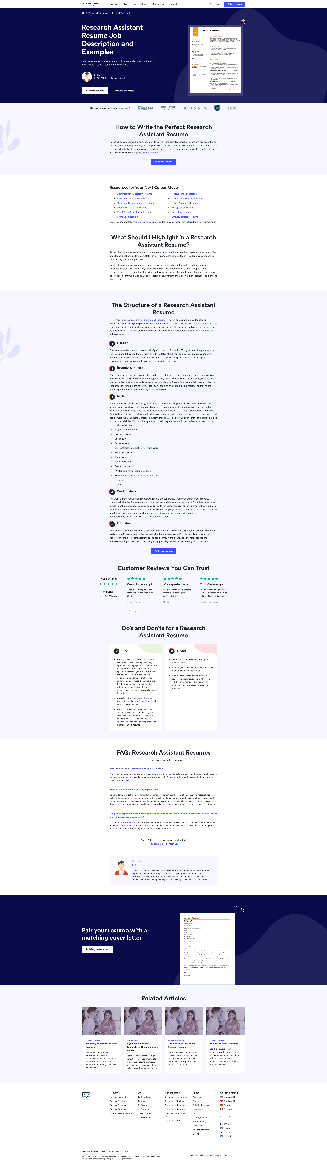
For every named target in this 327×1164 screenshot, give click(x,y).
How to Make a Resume (121, 1113)
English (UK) (229, 1101)
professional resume (147, 152)
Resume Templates (119, 1097)
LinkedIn (228, 1136)
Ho (134, 865)
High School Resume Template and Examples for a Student (142, 1047)
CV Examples (143, 1105)
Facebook (228, 1128)
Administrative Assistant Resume (134, 193)
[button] (226, 1116)
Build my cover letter (97, 949)
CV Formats (143, 1109)
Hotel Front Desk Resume (185, 193)
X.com (227, 1132)
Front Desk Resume (127, 216)
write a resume (124, 822)
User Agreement (200, 1117)
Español (227, 1105)
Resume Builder (117, 1101)
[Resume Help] (94, 1095)
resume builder (179, 662)
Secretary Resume (181, 212)
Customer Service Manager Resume (136, 203)
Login (218, 4)
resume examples (142, 222)
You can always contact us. (163, 843)
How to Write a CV (146, 1113)
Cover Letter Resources (176, 1120)
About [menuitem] (174, 4)
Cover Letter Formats (175, 1109)
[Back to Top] (320, 1151)
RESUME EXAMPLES (93, 1040)
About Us (197, 1097)
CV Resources (144, 1117)
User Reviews (199, 1109)
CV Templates (144, 1097)
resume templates (140, 698)
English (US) (229, 1097)
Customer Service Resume (131, 198)
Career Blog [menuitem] (159, 4)
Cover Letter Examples (176, 1105)
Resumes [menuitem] (112, 4)
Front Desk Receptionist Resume (134, 212)
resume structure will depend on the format (143, 320)
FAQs (195, 1113)
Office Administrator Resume (187, 198)
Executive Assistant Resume (132, 207)
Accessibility (199, 1125)
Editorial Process (201, 1105)
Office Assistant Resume (185, 203)
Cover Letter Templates (176, 1097)
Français (228, 1109)
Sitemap (197, 1134)
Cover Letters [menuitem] (140, 4)
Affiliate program (201, 1130)
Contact (196, 1101)
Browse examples (124, 90)
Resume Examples (98, 13)
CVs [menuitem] (125, 4)
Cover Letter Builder (174, 1101)
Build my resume (234, 4)
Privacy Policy (199, 1121)
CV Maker (142, 1101)
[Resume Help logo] (91, 4)
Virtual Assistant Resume (185, 216)
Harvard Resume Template (223, 1043)
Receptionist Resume (183, 207)
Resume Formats (118, 1109)
